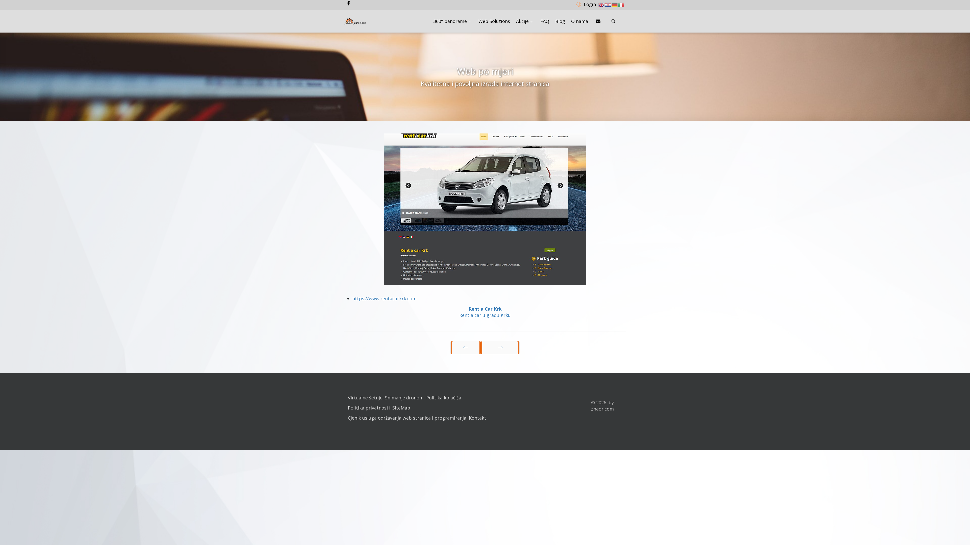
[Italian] (621, 4)
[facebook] (349, 3)
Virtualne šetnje (365, 398)
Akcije (522, 21)
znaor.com (602, 409)
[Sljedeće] (500, 347)
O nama (579, 21)
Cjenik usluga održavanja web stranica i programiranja (407, 418)
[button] (585, 4)
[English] (601, 4)
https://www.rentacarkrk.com (384, 298)
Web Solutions (494, 21)
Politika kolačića (443, 398)
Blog (560, 21)
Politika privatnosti (369, 408)
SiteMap (401, 408)
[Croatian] (608, 4)
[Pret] (465, 347)
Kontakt (477, 418)
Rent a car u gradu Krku (485, 315)
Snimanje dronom (404, 398)
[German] (615, 4)
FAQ (544, 21)
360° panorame (450, 21)
